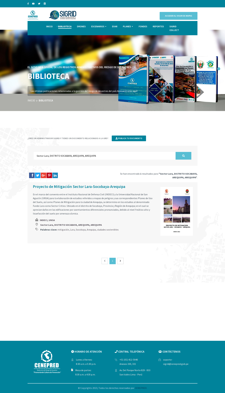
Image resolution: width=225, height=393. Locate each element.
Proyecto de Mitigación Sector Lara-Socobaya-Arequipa (79, 186)
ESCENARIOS (97, 26)
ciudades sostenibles (108, 229)
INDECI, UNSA (47, 220)
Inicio (31, 100)
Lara (72, 229)
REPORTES (158, 26)
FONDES (143, 26)
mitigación (63, 229)
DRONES (81, 26)
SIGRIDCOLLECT (174, 28)
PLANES (127, 26)
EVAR (114, 26)
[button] (218, 68)
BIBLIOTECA (64, 26)
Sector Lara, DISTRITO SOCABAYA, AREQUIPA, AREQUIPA (71, 224)
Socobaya (81, 229)
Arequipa (91, 229)
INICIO (49, 26)
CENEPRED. (141, 387)
